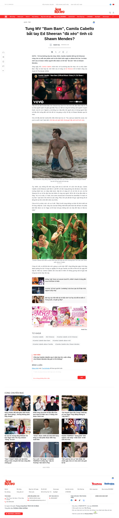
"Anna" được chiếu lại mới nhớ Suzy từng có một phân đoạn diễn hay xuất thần (46, 437)
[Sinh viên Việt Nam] (109, 484)
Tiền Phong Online (48, 4)
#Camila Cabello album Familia (43, 344)
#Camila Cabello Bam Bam (41, 340)
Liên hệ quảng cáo (33, 496)
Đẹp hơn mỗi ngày (46, 16)
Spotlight (97, 16)
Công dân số (20, 492)
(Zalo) (38, 498)
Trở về (3, 70)
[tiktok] (80, 500)
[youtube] (113, 4)
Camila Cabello (46, 66)
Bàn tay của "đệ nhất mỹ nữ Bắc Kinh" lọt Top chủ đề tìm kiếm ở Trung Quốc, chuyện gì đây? (65, 299)
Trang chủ (6, 16)
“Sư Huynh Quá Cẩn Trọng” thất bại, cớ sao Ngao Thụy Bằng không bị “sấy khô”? (74, 414)
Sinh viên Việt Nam (76, 4)
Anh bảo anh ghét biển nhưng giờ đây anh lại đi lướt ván (67, 120)
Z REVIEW (89, 16)
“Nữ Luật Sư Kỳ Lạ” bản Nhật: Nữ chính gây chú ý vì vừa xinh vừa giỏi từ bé (74, 461)
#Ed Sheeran (50, 337)
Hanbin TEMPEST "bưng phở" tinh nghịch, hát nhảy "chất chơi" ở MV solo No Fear (74, 437)
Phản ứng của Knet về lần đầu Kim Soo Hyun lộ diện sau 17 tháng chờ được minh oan (45, 414)
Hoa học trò (10, 482)
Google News (94, 22)
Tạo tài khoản (46, 368)
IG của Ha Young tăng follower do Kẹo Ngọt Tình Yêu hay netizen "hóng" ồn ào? (16, 437)
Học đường (35, 16)
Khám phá (20, 16)
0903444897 (54, 498)
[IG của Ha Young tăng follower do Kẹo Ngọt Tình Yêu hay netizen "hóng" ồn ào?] (18, 426)
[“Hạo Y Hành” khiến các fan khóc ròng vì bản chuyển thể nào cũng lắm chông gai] (18, 449)
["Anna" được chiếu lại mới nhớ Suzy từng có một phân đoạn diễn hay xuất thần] (46, 426)
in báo (63, 52)
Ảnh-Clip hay (80, 16)
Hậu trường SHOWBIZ (60, 16)
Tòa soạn (8, 496)
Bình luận (3, 66)
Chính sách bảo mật (101, 496)
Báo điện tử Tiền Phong (59, 10)
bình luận (67, 52)
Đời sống (12, 16)
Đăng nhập (35, 368)
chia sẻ (52, 52)
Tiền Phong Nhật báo (62, 4)
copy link (59, 52)
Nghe (3, 52)
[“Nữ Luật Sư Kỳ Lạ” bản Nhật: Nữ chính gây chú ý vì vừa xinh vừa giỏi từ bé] (75, 449)
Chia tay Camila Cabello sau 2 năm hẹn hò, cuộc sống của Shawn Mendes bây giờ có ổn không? (52, 358)
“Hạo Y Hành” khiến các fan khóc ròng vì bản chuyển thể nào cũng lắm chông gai (17, 461)
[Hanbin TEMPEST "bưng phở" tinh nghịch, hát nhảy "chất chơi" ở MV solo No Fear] (75, 426)
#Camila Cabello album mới (62, 340)
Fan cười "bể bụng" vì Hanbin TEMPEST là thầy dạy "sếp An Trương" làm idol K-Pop (43, 461)
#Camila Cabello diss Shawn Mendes (67, 344)
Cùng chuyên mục (14, 393)
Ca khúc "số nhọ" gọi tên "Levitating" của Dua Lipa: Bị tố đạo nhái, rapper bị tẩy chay (65, 289)
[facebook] (110, 4)
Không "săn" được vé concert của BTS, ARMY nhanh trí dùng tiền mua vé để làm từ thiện (65, 280)
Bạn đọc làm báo (14, 513)
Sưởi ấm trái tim (69, 489)
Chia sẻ (3, 57)
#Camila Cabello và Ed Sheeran (67, 337)
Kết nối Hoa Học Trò (46, 492)
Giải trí (27, 16)
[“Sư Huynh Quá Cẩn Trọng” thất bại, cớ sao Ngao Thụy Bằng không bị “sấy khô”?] (75, 403)
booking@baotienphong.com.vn (37, 500)
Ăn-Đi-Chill (72, 16)
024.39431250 (10, 501)
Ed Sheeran (69, 69)
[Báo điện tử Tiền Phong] (97, 484)
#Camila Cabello (38, 337)
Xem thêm (113, 16)
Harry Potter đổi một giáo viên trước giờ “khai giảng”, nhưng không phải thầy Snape (17, 414)
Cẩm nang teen (94, 489)
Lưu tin (3, 61)
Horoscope (106, 16)
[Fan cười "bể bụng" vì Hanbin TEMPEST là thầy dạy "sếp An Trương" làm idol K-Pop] (46, 449)
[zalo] (85, 500)
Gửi (82, 377)
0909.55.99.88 (33, 498)
